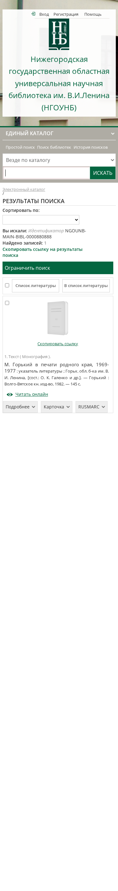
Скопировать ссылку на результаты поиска (42, 252)
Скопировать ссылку (57, 344)
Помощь (93, 14)
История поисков (91, 147)
